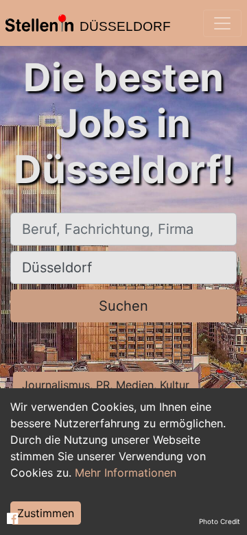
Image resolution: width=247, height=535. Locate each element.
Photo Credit (219, 521)
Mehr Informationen (125, 472)
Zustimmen (45, 513)
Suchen (123, 306)
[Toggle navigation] (222, 23)
